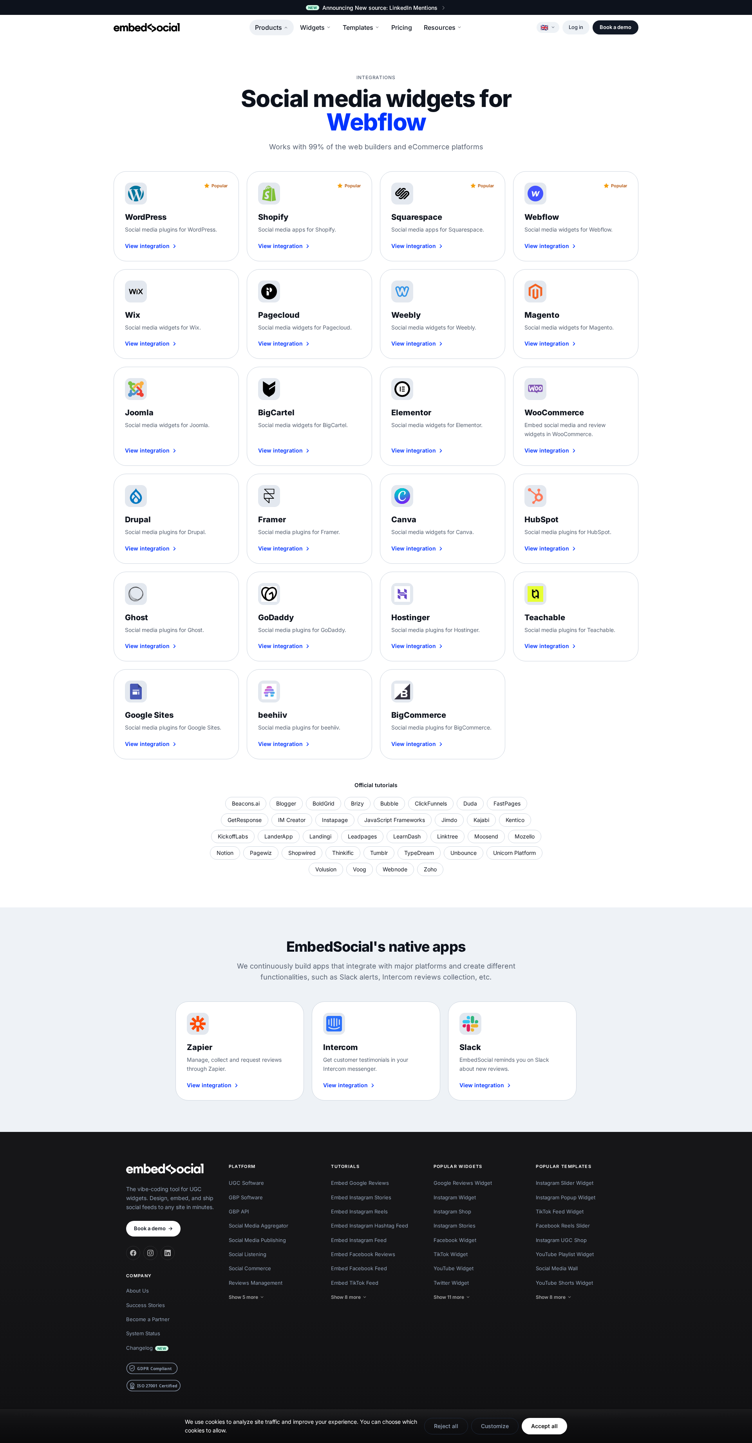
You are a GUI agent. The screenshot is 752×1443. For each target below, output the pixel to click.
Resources (440, 27)
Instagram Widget (455, 1197)
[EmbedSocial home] (147, 27)
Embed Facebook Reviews (363, 1254)
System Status (143, 1333)
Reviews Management (255, 1283)
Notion (225, 852)
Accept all (544, 1426)
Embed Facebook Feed (359, 1268)
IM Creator (292, 820)
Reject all (446, 1426)
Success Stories (145, 1305)
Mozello (525, 836)
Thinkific (343, 852)
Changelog (146, 1348)
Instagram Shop (452, 1211)
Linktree (447, 836)
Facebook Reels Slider (563, 1225)
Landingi (320, 836)
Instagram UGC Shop (561, 1240)
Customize (495, 1426)
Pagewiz (261, 852)
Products (268, 27)
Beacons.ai (246, 803)
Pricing (401, 27)
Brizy (357, 803)
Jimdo (449, 820)
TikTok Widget (451, 1254)
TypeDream (419, 852)
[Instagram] (150, 1253)
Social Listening (247, 1254)
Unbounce (463, 852)
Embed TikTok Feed (354, 1283)
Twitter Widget (451, 1283)
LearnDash (407, 836)
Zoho (430, 869)
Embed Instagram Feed (359, 1240)
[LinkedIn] (168, 1253)
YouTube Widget (454, 1268)
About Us (137, 1290)
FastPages (507, 803)
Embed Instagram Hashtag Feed (369, 1225)
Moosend (486, 836)
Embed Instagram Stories (361, 1197)
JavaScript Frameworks (394, 820)
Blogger (286, 803)
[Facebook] (133, 1253)
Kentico (515, 820)
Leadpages (362, 836)
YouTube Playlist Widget (565, 1254)
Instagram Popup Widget (565, 1197)
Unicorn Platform (514, 852)
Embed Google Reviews (360, 1183)
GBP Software (246, 1197)
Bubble (389, 803)
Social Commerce (250, 1268)
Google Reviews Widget (463, 1183)
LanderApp (278, 836)
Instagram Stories (454, 1225)
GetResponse (245, 820)
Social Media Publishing (257, 1240)
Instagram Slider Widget (564, 1183)
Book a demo (615, 27)
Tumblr (379, 852)
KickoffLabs (233, 836)
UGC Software (246, 1183)
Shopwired (302, 852)
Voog (359, 869)
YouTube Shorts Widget (564, 1283)
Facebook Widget (455, 1240)
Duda (470, 803)
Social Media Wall (557, 1268)
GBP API (239, 1211)
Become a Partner (148, 1319)
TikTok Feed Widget (560, 1211)
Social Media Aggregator (258, 1225)
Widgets (312, 27)
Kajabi (481, 820)
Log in (576, 27)
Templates (358, 27)
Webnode (395, 869)
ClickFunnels (431, 803)
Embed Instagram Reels (359, 1211)
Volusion (325, 869)
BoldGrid (323, 803)
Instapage (335, 820)
